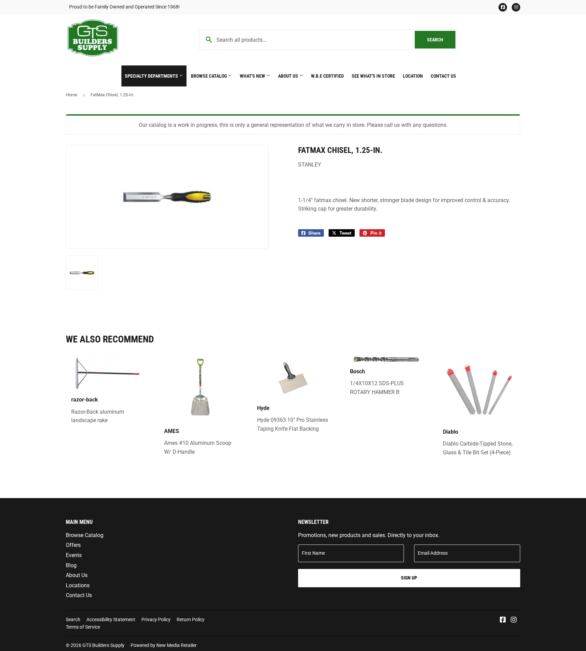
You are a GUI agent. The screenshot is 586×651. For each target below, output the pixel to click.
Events (74, 555)
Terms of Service (83, 627)
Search (441, 39)
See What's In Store (373, 76)
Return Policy (190, 619)
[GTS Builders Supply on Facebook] (503, 620)
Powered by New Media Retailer (164, 645)
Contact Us (443, 76)
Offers (73, 545)
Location (413, 76)
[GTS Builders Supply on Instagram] (514, 620)
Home (71, 94)
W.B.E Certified (327, 76)
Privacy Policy (156, 619)
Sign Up (409, 577)
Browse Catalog (209, 76)
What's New (253, 76)
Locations (78, 585)
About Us (288, 76)
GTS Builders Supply (103, 645)
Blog (71, 565)
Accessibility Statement (110, 619)
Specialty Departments (152, 76)
